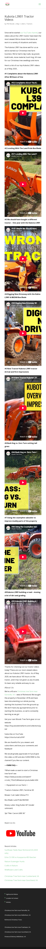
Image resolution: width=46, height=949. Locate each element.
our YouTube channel (29, 32)
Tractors (29, 24)
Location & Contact (12, 898)
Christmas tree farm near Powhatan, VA (17, 927)
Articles (8, 902)
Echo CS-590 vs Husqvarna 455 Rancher (20, 857)
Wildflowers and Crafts (14, 870)
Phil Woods (10, 24)
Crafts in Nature (11, 865)
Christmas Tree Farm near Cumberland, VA (22, 876)
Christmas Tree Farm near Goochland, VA (21, 880)
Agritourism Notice (12, 894)
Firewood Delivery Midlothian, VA (15, 937)
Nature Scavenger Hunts (14, 861)
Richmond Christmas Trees (13, 920)
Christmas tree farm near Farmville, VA (17, 910)
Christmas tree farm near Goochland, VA (18, 932)
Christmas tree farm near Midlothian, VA (17, 915)
